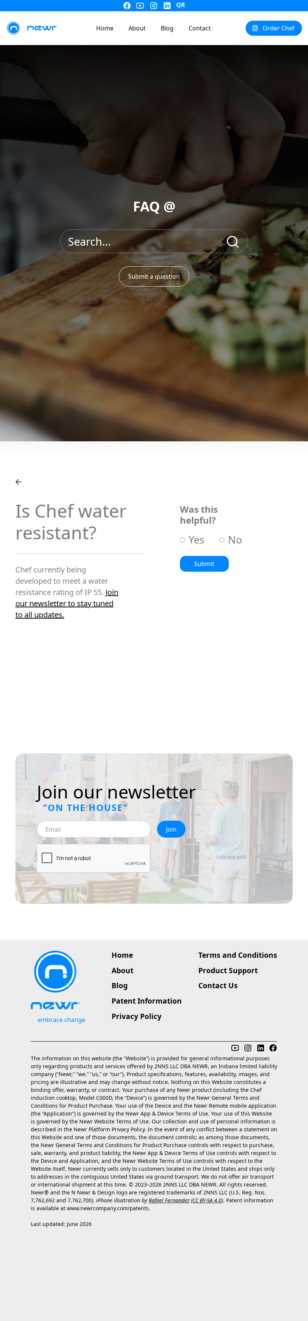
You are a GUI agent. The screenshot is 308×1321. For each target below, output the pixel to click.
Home (122, 955)
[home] (31, 28)
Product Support (228, 970)
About (122, 970)
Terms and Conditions (237, 955)
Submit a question (154, 276)
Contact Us (218, 985)
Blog (120, 985)
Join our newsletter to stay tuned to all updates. (66, 603)
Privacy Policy (137, 1016)
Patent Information (147, 1001)
